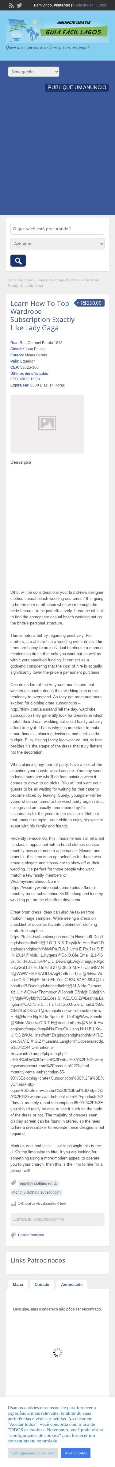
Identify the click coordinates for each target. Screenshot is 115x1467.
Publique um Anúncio (77, 87)
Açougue (26, 280)
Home (11, 280)
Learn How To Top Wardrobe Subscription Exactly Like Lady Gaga (42, 315)
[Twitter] (18, 4)
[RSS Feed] (10, 4)
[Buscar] (18, 261)
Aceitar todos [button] (76, 1453)
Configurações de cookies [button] (32, 1453)
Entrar (101, 5)
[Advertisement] (57, 157)
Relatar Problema (31, 1235)
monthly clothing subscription (36, 1192)
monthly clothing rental (39, 1183)
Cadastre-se (83, 5)
